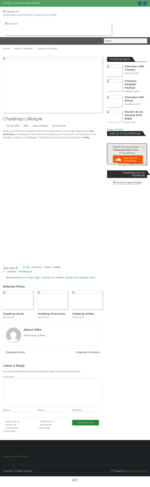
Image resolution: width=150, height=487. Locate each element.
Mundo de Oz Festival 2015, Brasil (134, 115)
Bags (37, 277)
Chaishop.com (48, 277)
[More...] (61, 267)
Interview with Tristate (27, 3)
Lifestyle (69, 277)
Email (41, 410)
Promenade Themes (137, 471)
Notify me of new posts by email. (47, 424)
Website (76, 410)
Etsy (86, 137)
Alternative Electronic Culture (20, 277)
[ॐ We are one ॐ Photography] (140, 3)
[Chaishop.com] (145, 3)
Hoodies (60, 277)
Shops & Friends (115, 129)
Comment (9, 376)
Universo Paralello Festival (131, 84)
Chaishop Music (13, 313)
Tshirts (92, 277)
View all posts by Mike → (36, 335)
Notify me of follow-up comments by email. (12, 426)
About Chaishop (40, 125)
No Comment (58, 125)
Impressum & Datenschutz (16, 456)
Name (7, 410)
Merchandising (81, 277)
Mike (26, 125)
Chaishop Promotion (51, 313)
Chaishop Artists (83, 313)
